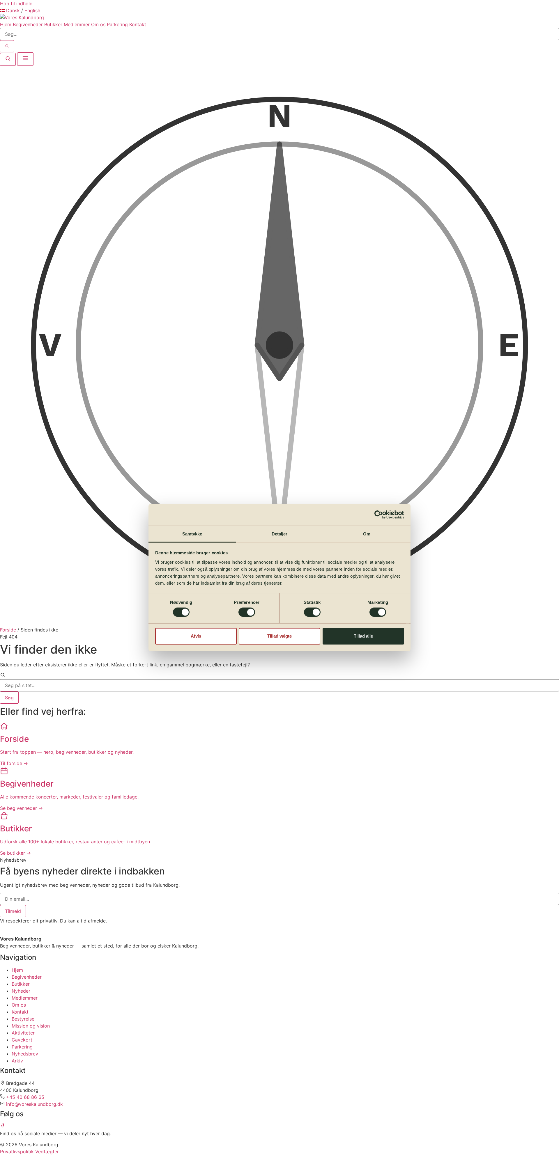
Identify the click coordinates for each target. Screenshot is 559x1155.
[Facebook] (2, 1126)
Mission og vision (31, 1026)
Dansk (13, 10)
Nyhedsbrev (25, 1054)
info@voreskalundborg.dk (34, 1104)
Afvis (196, 636)
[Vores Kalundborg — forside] (22, 932)
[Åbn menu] (25, 59)
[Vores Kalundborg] (22, 17)
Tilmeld (13, 911)
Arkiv (17, 1061)
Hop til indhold (16, 3)
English (32, 10)
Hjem (5, 24)
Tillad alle (363, 636)
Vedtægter (47, 1151)
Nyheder (21, 991)
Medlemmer (77, 24)
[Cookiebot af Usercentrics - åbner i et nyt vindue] (378, 514)
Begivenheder (28, 24)
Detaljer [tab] (280, 533)
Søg (9, 697)
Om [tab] (366, 533)
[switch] (246, 612)
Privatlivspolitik (17, 1151)
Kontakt (137, 24)
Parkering (117, 24)
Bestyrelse (23, 1019)
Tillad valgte (279, 636)
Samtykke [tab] (192, 533)
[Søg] (7, 46)
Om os (98, 24)
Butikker (53, 24)
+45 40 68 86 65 (25, 1097)
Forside (8, 630)
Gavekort (22, 1040)
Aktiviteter (23, 1033)
